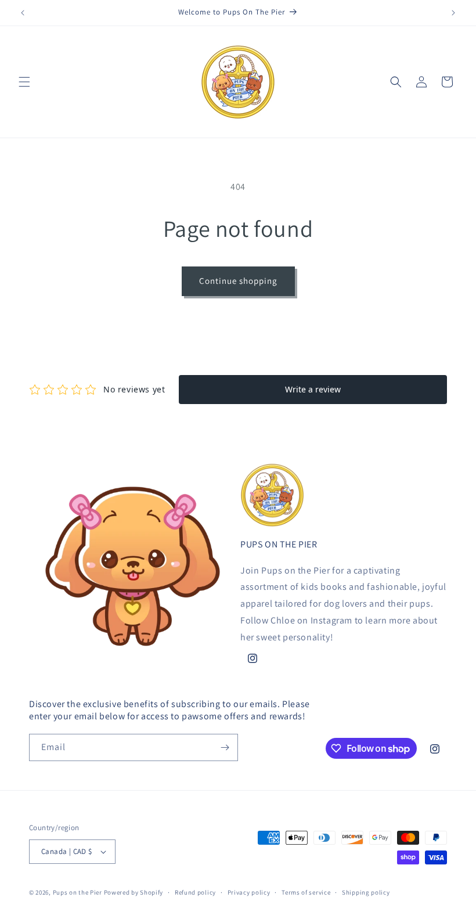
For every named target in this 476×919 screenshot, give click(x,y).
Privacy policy (249, 892)
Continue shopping (238, 280)
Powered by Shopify (134, 892)
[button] (24, 82)
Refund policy (195, 892)
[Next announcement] (453, 13)
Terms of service (306, 892)
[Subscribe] (224, 747)
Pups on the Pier (77, 892)
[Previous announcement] (22, 13)
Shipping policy (366, 892)
